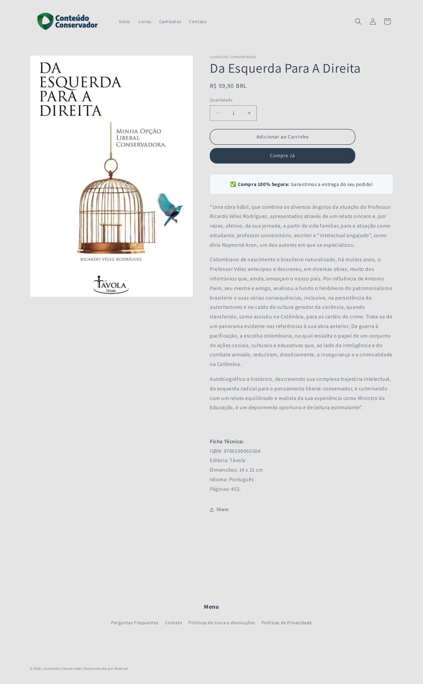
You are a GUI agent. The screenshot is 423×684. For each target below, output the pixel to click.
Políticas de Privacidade (286, 623)
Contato (173, 623)
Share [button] (222, 509)
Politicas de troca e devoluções (221, 623)
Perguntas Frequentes (135, 623)
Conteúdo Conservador (63, 668)
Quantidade (221, 100)
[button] (358, 21)
